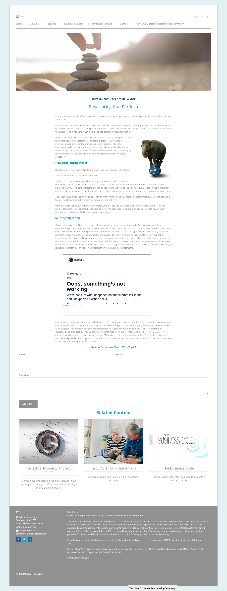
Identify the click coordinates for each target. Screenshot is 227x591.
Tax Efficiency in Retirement (113, 468)
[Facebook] (207, 17)
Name (22, 354)
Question (24, 375)
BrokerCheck (136, 515)
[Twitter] (195, 17)
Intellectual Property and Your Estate (48, 470)
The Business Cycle (178, 468)
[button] (36, 24)
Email (119, 354)
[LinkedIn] (202, 17)
